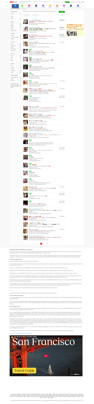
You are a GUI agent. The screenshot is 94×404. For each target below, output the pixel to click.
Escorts (41, 1)
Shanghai (70, 396)
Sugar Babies (22, 2)
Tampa (78, 396)
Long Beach (37, 395)
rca (71, 400)
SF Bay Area (64, 396)
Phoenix (24, 396)
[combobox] (26, 15)
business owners (67, 400)
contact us (61, 400)
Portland (28, 396)
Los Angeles (42, 395)
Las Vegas (23, 395)
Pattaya (15, 396)
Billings (39, 394)
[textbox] (26, 15)
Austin (31, 394)
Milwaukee (51, 395)
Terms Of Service (34, 400)
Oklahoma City (74, 395)
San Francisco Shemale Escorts (25, 1)
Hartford (67, 394)
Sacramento (41, 396)
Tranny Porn (22, 400)
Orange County (80, 395)
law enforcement (46, 400)
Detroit (60, 394)
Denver (57, 394)
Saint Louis (36, 396)
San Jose (56, 396)
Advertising (28, 400)
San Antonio (46, 396)
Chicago (50, 394)
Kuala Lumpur (18, 395)
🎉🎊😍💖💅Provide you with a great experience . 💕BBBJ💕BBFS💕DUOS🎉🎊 (74, 26)
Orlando (11, 396)
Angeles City (19, 394)
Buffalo (46, 394)
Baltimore (36, 394)
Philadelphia (20, 396)
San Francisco (23, 277)
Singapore (74, 396)
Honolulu (71, 394)
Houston (75, 394)
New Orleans (61, 395)
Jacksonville (80, 394)
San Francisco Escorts (15, 400)
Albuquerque (13, 394)
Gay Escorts (35, 1)
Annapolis (24, 394)
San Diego (52, 396)
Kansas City (12, 395)
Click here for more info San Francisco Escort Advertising (21, 333)
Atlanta (28, 394)
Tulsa (41, 397)
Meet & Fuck (46, 1)
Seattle (60, 396)
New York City (67, 395)
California (50, 285)
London (32, 395)
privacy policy (40, 400)
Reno (32, 396)
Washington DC (51, 397)
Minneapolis (55, 395)
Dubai (64, 394)
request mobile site (76, 400)
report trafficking (54, 400)
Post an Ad (62, 11)
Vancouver (45, 397)
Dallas (53, 394)
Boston (43, 394)
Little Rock (28, 395)
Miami (47, 395)
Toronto (81, 396)
